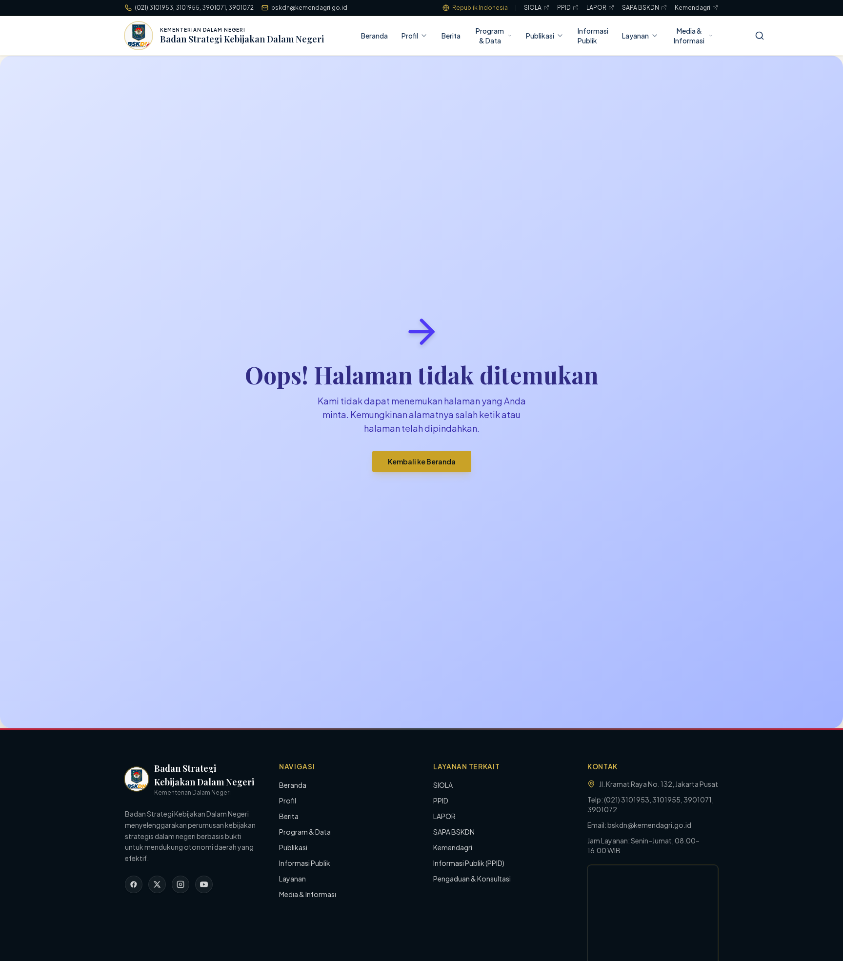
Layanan (635, 35)
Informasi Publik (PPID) (468, 863)
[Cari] (759, 35)
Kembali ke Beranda (422, 461)
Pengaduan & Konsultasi (472, 878)
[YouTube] (204, 884)
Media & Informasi (689, 35)
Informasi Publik (593, 35)
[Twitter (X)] (157, 884)
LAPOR (596, 7)
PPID (564, 7)
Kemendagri (692, 7)
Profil (409, 35)
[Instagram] (180, 884)
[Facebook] (133, 884)
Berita (451, 35)
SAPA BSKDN (640, 7)
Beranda (374, 35)
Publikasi (540, 35)
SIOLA (533, 7)
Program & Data (490, 35)
